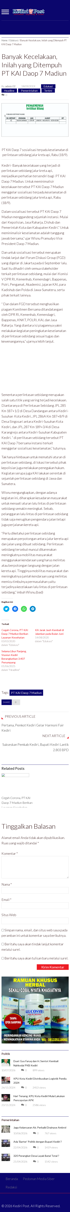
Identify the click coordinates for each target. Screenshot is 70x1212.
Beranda (12, 1179)
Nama (6, 884)
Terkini (48, 90)
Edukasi (14, 40)
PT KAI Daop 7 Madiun (26, 692)
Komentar (9, 853)
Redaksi (11, 1187)
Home (4, 40)
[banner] (35, 120)
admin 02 (10, 86)
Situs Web (8, 915)
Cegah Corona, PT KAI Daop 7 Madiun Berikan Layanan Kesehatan (14, 633)
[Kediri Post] (29, 14)
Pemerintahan (29, 90)
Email (6, 900)
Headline (9, 90)
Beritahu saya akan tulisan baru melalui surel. (36, 958)
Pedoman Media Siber (39, 1179)
